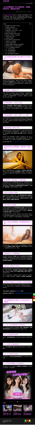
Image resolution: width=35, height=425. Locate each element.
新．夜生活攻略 (30, 3)
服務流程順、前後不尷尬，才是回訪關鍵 (13, 35)
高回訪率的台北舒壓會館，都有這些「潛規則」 (13, 33)
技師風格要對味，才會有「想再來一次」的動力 (14, 30)
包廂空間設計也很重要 (10, 38)
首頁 (26, 3)
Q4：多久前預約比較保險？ (11, 52)
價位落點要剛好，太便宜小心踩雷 (11, 28)
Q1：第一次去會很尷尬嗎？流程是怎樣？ (13, 47)
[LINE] (25, 420)
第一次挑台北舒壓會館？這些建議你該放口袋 (12, 39)
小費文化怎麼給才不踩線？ (10, 36)
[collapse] (30, 24)
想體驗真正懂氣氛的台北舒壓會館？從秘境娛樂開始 (15, 44)
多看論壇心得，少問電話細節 (11, 41)
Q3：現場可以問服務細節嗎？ (11, 50)
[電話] (27, 420)
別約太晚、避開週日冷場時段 (11, 42)
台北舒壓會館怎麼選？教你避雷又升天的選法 (12, 25)
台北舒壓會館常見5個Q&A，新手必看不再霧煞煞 (13, 45)
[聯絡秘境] (29, 420)
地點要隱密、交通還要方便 (10, 27)
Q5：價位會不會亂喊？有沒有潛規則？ (12, 53)
